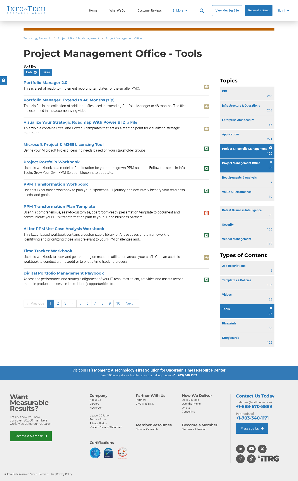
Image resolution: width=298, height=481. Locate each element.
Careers (94, 403)
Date (30, 72)
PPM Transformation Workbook (56, 184)
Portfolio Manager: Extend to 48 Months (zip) (69, 100)
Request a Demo (258, 10)
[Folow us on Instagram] (240, 459)
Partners (141, 399)
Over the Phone (191, 403)
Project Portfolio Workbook (52, 162)
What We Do (117, 10)
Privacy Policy (98, 423)
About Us (95, 399)
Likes (46, 72)
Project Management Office (124, 38)
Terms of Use (98, 419)
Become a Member (28, 436)
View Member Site (227, 10)
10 (118, 303)
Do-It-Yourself (190, 399)
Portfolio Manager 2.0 (45, 82)
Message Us (250, 428)
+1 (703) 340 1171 (184, 375)
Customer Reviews (150, 10)
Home (93, 10)
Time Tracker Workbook (48, 251)
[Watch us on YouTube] (251, 449)
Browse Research (147, 429)
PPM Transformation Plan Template (59, 206)
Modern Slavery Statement (106, 427)
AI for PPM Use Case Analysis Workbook (64, 228)
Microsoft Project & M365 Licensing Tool (64, 144)
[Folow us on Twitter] (262, 449)
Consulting (188, 411)
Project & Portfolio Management (78, 38)
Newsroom (96, 407)
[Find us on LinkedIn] (240, 449)
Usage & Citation (100, 415)
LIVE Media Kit (145, 403)
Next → (131, 303)
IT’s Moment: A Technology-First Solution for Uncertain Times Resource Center (156, 370)
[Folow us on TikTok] (251, 459)
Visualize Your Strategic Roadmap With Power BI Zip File (80, 122)
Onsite (186, 407)
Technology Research (37, 38)
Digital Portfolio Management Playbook (64, 273)
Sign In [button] (282, 10)
